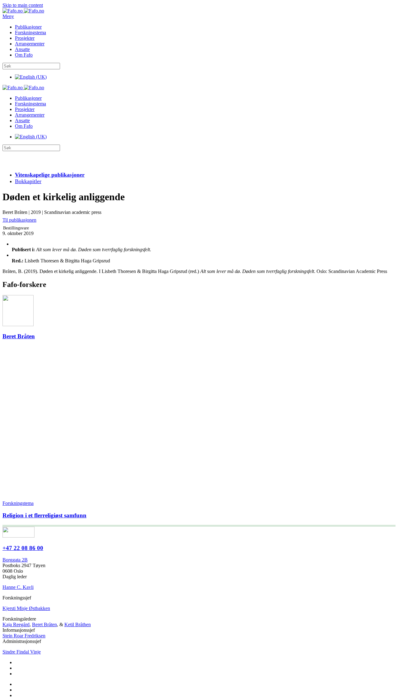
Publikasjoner (28, 27)
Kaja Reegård (16, 624)
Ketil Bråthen (77, 624)
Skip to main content (22, 5)
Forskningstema (30, 32)
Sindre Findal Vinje (21, 651)
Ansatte (22, 49)
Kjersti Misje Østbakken (26, 608)
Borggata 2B (15, 559)
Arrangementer (29, 43)
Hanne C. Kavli (18, 587)
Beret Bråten (44, 624)
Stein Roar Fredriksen (23, 635)
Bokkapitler (28, 181)
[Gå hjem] (23, 10)
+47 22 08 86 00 (22, 548)
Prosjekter (25, 38)
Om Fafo (24, 55)
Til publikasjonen (19, 220)
